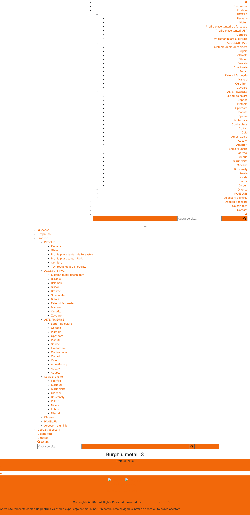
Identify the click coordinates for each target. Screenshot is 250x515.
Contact (242, 210)
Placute (242, 112)
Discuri (243, 185)
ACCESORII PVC (237, 42)
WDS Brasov (150, 502)
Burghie (242, 51)
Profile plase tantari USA (231, 30)
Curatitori (241, 83)
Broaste (242, 63)
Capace (242, 100)
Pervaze (242, 18)
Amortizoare (239, 136)
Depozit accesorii (236, 201)
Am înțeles (15, 513)
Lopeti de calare (237, 95)
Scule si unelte (238, 148)
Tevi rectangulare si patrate (229, 38)
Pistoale (242, 104)
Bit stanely (240, 169)
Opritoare (241, 108)
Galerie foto (239, 205)
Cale (244, 132)
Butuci (243, 71)
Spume (243, 116)
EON (164, 502)
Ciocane (242, 165)
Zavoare (242, 87)
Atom (173, 502)
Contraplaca (239, 124)
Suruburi (242, 157)
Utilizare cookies (125, 484)
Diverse (242, 189)
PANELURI (240, 193)
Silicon (243, 59)
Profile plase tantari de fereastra (226, 26)
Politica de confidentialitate (125, 491)
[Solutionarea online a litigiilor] (133, 480)
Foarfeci (242, 153)
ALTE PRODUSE (237, 91)
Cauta (44, 442)
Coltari (243, 128)
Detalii (4, 513)
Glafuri (243, 22)
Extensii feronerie (236, 75)
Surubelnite (240, 161)
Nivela (243, 177)
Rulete (243, 173)
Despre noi (240, 6)
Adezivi (242, 140)
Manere (242, 79)
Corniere (241, 34)
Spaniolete (240, 67)
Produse (242, 10)
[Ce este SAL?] (116, 480)
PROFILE (242, 14)
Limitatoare (240, 120)
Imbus (243, 181)
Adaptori (241, 144)
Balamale (241, 55)
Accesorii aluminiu (235, 197)
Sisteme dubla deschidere (230, 47)
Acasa (44, 230)
